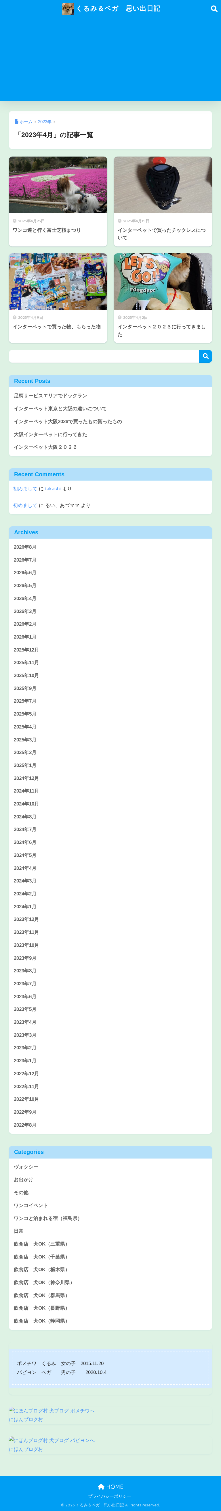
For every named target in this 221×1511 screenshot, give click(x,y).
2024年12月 (26, 778)
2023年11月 (26, 932)
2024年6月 (25, 842)
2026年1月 (25, 637)
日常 (19, 1231)
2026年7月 (25, 560)
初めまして (25, 489)
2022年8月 (25, 1125)
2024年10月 (26, 804)
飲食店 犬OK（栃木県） (42, 1269)
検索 (205, 356)
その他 (21, 1192)
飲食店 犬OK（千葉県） (42, 1257)
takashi (53, 489)
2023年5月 (25, 1009)
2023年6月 (25, 996)
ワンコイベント (31, 1205)
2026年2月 (25, 624)
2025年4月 (25, 727)
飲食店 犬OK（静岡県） (42, 1321)
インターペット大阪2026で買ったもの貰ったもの (68, 421)
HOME (113, 1486)
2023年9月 (25, 958)
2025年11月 (26, 662)
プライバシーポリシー (109, 1496)
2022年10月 (26, 1099)
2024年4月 (25, 868)
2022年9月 (25, 1112)
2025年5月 (25, 714)
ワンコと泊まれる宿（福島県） (48, 1218)
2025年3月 (25, 740)
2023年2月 (25, 1048)
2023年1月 (25, 1060)
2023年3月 (25, 1035)
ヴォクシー (26, 1167)
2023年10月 (26, 945)
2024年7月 (25, 829)
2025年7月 (25, 701)
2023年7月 (25, 983)
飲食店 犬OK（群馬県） (42, 1295)
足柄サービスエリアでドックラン (50, 395)
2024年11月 (26, 791)
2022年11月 (26, 1086)
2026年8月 (25, 547)
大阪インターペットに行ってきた (50, 434)
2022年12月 (26, 1073)
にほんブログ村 (26, 1419)
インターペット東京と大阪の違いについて (60, 408)
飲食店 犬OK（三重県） (42, 1244)
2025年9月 (25, 688)
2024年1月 (25, 906)
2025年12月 (26, 650)
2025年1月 (25, 765)
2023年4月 (25, 1022)
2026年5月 (25, 585)
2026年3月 (25, 611)
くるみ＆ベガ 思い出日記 (117, 8)
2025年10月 (26, 675)
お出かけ (23, 1179)
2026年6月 (25, 572)
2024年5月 (25, 855)
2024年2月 (25, 894)
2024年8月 (25, 817)
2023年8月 (25, 971)
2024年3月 (25, 881)
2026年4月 (25, 598)
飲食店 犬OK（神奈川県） (44, 1282)
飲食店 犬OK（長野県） (42, 1308)
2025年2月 (25, 752)
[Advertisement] (110, 61)
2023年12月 (26, 919)
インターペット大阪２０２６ (45, 447)
